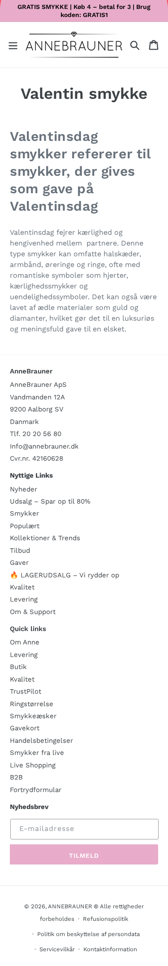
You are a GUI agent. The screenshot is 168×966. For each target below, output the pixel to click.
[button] (13, 45)
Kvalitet (22, 587)
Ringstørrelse (31, 704)
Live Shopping (33, 765)
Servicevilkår (57, 949)
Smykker (24, 513)
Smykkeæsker (33, 716)
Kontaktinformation (110, 949)
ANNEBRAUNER (70, 906)
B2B (16, 777)
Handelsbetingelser (41, 741)
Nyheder (23, 489)
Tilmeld (84, 855)
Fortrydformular (35, 790)
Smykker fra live (37, 753)
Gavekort (24, 728)
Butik (18, 667)
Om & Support (33, 612)
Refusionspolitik (105, 918)
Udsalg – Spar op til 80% (50, 501)
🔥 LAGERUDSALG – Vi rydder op (64, 575)
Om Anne (24, 642)
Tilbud (20, 551)
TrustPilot (25, 691)
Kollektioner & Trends (45, 538)
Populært (24, 526)
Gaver (19, 563)
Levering (24, 599)
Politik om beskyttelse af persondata (88, 934)
